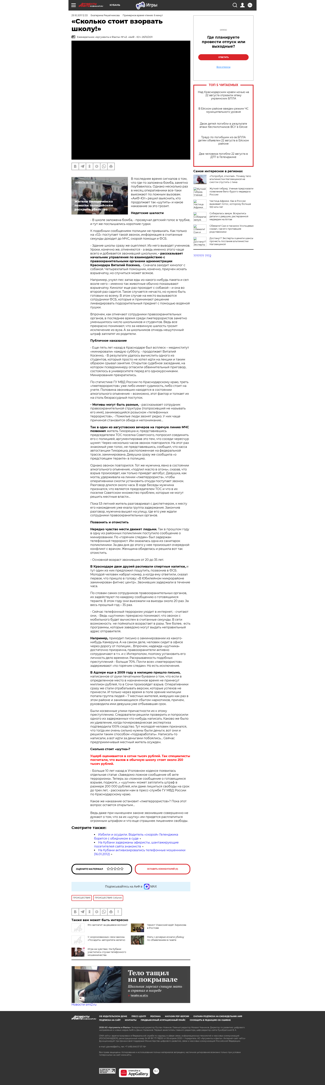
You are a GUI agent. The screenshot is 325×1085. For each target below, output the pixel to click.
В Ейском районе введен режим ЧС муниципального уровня (223, 110)
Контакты (130, 1020)
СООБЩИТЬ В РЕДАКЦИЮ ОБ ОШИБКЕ (210, 1020)
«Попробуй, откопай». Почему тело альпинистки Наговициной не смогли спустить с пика (230, 179)
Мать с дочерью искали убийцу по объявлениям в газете (165, 938)
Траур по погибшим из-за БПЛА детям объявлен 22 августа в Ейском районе (223, 140)
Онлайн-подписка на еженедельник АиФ (217, 1016)
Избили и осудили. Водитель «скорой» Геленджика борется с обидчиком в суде (136, 836)
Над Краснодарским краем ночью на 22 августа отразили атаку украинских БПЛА (223, 95)
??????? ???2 (202, 256)
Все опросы (223, 67)
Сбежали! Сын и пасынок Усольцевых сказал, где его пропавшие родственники (232, 228)
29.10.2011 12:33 (79, 15)
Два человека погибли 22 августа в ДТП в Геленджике (223, 155)
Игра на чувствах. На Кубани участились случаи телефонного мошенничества (107, 952)
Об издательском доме (113, 1016)
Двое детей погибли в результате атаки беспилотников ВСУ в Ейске (224, 125)
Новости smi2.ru (83, 1004)
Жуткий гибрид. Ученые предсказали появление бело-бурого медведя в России (231, 191)
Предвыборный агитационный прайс (163, 1020)
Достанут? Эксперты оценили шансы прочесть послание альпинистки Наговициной (231, 241)
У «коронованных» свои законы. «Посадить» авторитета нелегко (106, 938)
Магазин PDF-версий (177, 1016)
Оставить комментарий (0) (162, 869)
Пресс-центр (138, 1016)
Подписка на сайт (110, 1020)
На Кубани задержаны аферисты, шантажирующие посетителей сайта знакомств (136, 844)
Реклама (155, 1016)
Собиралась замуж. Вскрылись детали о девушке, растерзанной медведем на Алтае (229, 216)
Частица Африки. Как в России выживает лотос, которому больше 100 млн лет (230, 204)
